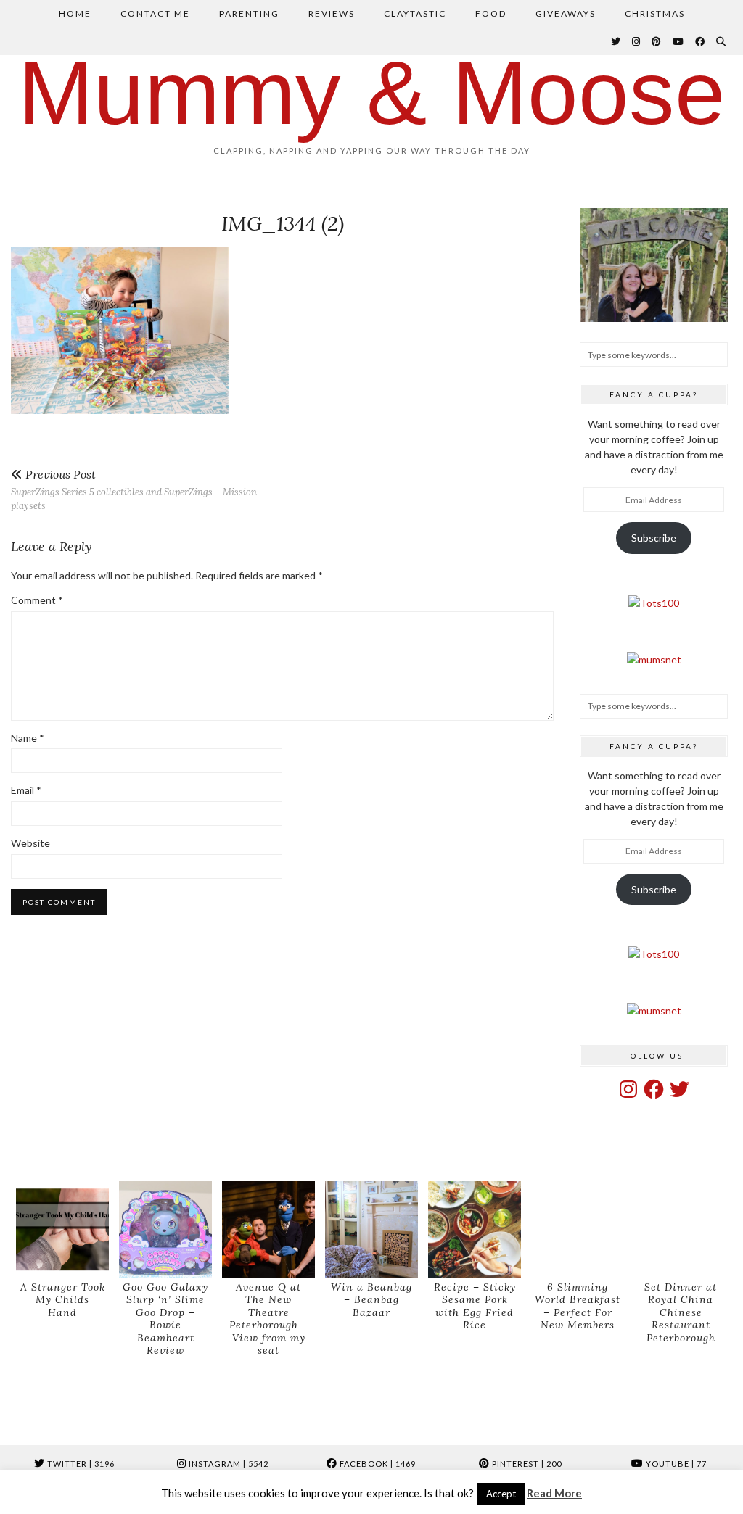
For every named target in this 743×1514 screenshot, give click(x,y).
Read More (554, 1492)
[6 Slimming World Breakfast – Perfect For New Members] (577, 1229)
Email (26, 790)
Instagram (227, 1463)
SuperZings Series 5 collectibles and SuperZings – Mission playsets (134, 490)
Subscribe (653, 537)
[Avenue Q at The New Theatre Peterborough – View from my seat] (268, 1229)
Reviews (331, 13)
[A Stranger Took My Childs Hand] (62, 1229)
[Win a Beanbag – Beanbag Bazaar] (371, 1229)
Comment (37, 600)
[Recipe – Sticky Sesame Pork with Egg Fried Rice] (474, 1229)
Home (75, 13)
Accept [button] (501, 1493)
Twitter (80, 1463)
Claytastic (415, 13)
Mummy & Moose (372, 92)
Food (490, 13)
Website (30, 843)
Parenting (249, 13)
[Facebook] (700, 41)
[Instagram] (636, 41)
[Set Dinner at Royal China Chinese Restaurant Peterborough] (680, 1229)
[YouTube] (679, 41)
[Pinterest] (657, 41)
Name (27, 738)
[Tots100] (653, 603)
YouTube (675, 1463)
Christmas (655, 13)
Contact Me (155, 13)
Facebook (376, 1463)
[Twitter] (616, 41)
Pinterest (526, 1463)
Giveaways (565, 13)
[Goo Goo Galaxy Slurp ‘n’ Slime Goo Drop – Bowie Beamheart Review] (165, 1229)
